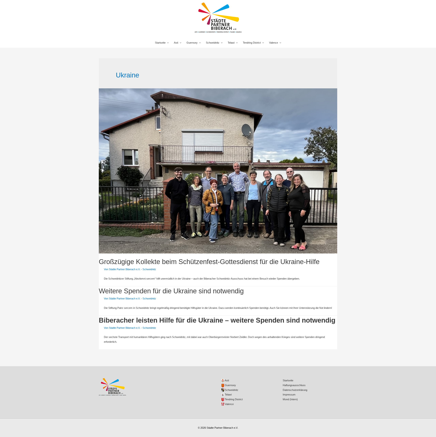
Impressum (289, 394)
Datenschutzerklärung (295, 389)
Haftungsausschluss (294, 385)
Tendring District (252, 42)
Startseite (160, 42)
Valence (273, 42)
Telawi (231, 42)
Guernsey (192, 42)
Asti (176, 42)
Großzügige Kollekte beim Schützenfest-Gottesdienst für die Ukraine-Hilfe (209, 261)
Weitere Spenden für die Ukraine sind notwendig (171, 291)
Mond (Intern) (290, 399)
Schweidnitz (212, 42)
